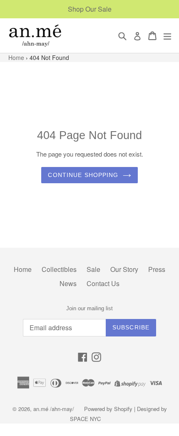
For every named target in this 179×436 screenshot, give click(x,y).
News (68, 283)
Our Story (124, 269)
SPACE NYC (85, 419)
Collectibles (59, 269)
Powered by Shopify (108, 409)
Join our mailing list (89, 308)
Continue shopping (83, 175)
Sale (93, 269)
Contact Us (103, 283)
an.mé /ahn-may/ (54, 409)
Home (17, 57)
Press (156, 269)
